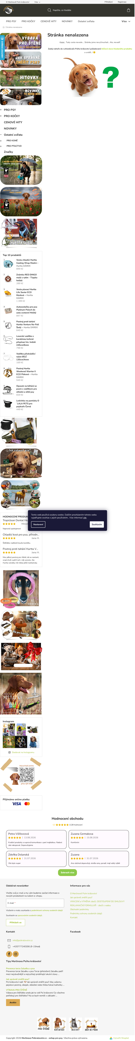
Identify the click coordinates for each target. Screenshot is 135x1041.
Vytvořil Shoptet (121, 1038)
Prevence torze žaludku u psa (20, 968)
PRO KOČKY (12, 116)
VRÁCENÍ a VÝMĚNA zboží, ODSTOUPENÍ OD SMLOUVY (97, 901)
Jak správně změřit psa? (81, 897)
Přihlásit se (15, 922)
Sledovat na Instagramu (23, 752)
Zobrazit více (67, 872)
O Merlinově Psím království (17, 2)
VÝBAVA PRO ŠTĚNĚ (16, 990)
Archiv (13, 1002)
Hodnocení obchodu (67, 818)
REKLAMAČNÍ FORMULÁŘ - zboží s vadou (90, 905)
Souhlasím (97, 524)
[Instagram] (16, 954)
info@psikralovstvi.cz (23, 940)
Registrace (122, 2)
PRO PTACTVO (14, 146)
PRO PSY (10, 110)
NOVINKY (10, 128)
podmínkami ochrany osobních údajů (47, 910)
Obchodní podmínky (79, 909)
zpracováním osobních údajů (30, 915)
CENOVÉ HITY (13, 122)
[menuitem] (11, 21)
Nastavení (38, 524)
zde (84, 517)
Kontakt (74, 917)
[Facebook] (9, 954)
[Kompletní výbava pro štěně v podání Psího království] (43, 1024)
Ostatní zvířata (13, 135)
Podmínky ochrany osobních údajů (86, 913)
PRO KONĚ (12, 140)
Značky (8, 152)
